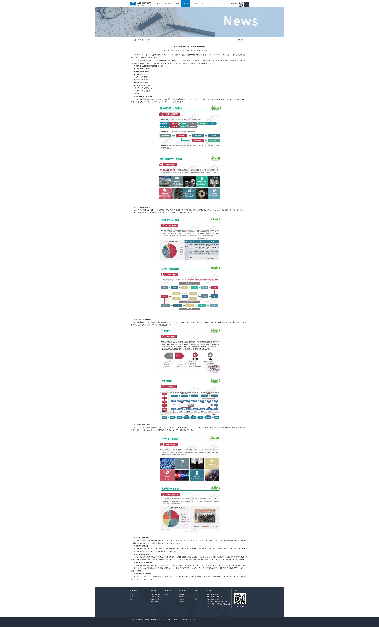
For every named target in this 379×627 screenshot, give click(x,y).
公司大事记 (182, 599)
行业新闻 (147, 40)
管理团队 (181, 596)
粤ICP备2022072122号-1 (187, 619)
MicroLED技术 (155, 601)
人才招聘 (195, 594)
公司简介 (181, 594)
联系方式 (195, 596)
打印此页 (199, 51)
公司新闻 (240, 40)
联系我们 (202, 3)
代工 (131, 599)
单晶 (131, 594)
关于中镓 (194, 3)
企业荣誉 (181, 601)
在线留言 (195, 599)
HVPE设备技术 (155, 594)
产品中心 (168, 3)
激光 (131, 596)
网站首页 (159, 3)
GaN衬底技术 (155, 596)
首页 (134, 40)
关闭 (206, 51)
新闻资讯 (185, 3)
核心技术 (176, 3)
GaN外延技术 (155, 599)
